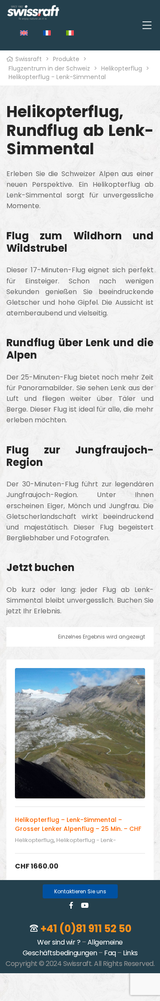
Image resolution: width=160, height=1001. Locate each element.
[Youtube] (85, 905)
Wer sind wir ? (58, 942)
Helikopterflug (34, 840)
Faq (110, 953)
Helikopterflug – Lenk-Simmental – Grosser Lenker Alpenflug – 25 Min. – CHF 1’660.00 (78, 829)
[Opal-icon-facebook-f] (71, 905)
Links (130, 953)
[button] (80, 891)
